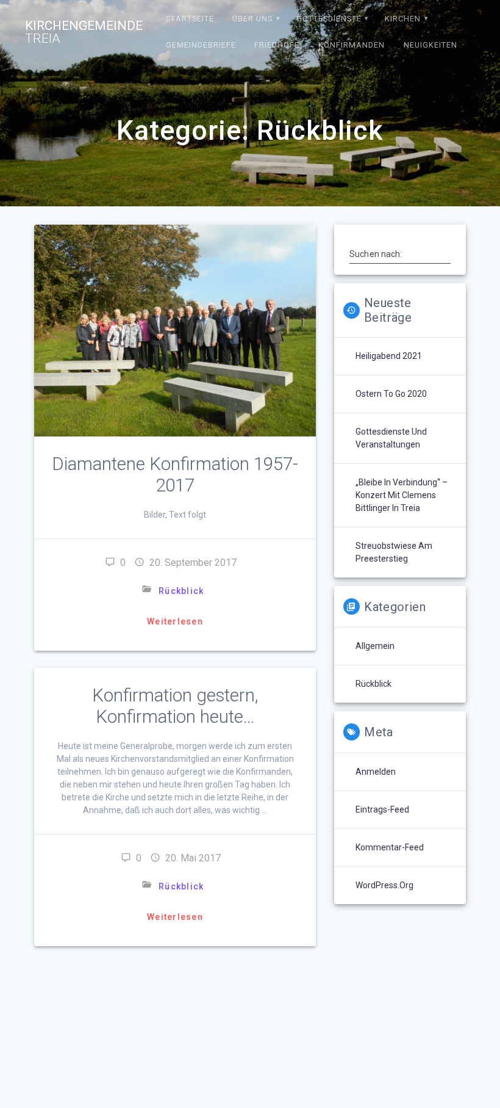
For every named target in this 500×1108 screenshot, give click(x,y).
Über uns (252, 18)
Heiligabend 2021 (388, 356)
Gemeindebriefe (201, 44)
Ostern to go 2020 (391, 394)
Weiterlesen (175, 621)
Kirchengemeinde (84, 32)
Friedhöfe (276, 44)
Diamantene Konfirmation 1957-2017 (175, 475)
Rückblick (181, 591)
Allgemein (375, 646)
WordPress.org (384, 885)
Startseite (190, 18)
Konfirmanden (351, 44)
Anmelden (375, 772)
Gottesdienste (329, 18)
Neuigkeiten (430, 44)
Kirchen (403, 18)
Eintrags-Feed (382, 809)
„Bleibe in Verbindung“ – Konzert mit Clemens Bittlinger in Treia (401, 495)
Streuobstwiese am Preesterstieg (393, 552)
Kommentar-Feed (389, 847)
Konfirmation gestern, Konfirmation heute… (175, 706)
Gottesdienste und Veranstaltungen (391, 438)
